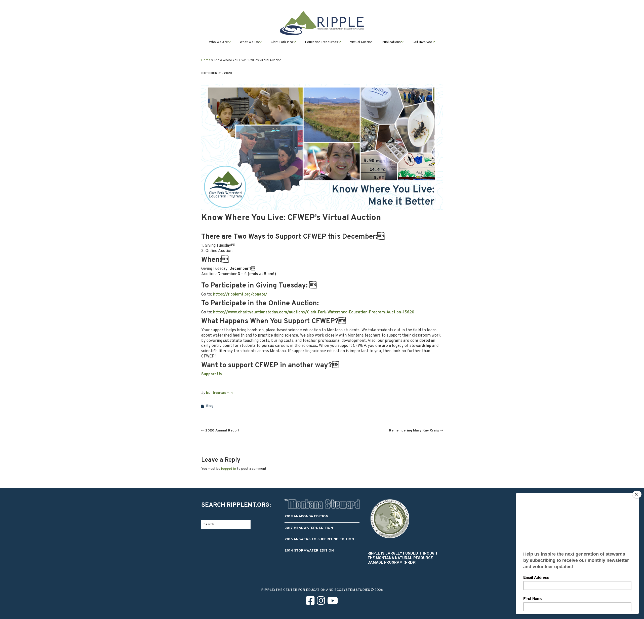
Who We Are (218, 42)
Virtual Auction (361, 42)
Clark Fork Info (282, 42)
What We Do (249, 42)
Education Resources (321, 42)
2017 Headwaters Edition (309, 528)
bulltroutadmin (219, 393)
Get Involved (422, 42)
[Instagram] (321, 602)
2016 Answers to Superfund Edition (319, 539)
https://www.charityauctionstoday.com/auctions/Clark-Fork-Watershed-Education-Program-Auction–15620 (313, 312)
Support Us (211, 374)
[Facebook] (310, 602)
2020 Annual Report (222, 430)
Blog (209, 406)
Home (206, 60)
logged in (228, 469)
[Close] (636, 494)
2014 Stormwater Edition (309, 551)
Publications (391, 42)
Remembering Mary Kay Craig (414, 430)
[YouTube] (332, 602)
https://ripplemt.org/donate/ (240, 294)
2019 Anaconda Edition (306, 516)
